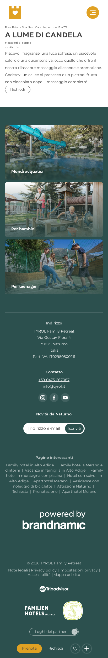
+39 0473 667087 (54, 379)
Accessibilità (40, 574)
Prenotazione (45, 491)
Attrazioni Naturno (74, 486)
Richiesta (20, 491)
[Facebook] (54, 397)
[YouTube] (65, 397)
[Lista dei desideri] (75, 648)
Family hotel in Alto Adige (30, 465)
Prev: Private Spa (16, 27)
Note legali (18, 570)
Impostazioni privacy (79, 570)
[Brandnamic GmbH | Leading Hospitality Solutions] (54, 520)
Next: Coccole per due (43, 27)
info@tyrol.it (54, 386)
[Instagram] (42, 397)
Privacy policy (44, 570)
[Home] (15, 12)
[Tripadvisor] (54, 589)
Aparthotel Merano (51, 481)
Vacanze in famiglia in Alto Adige (56, 470)
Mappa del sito (66, 574)
